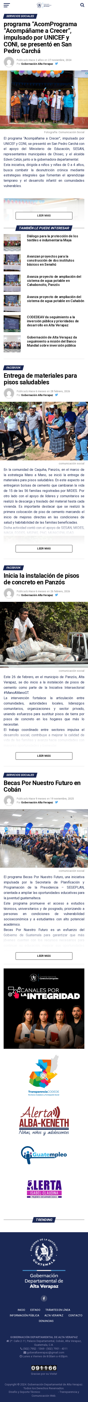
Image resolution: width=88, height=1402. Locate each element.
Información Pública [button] (24, 1315)
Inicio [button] (21, 1309)
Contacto (75, 1315)
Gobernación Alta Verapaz (37, 63)
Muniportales (49, 1391)
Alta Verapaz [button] (53, 1315)
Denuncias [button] (46, 1321)
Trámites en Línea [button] (57, 1309)
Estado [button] (35, 1309)
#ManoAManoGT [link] (16, 693)
